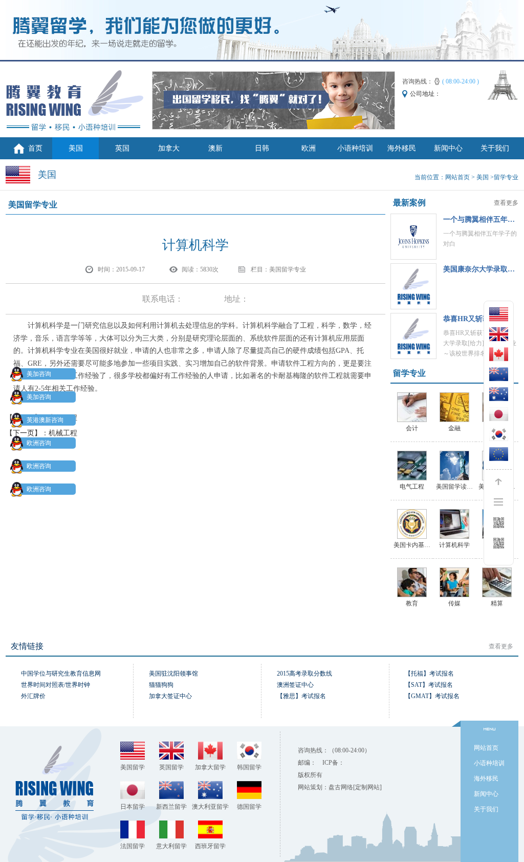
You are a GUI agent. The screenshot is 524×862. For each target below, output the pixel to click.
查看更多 (506, 202)
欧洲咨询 (39, 443)
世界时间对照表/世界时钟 (55, 684)
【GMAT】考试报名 (432, 696)
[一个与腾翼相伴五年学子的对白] (413, 237)
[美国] (498, 314)
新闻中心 (448, 148)
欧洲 (308, 148)
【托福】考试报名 (429, 673)
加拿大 (169, 148)
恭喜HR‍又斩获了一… (477, 319)
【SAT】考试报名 (429, 684)
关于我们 (495, 148)
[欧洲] (498, 454)
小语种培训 (355, 148)
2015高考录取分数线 (304, 673)
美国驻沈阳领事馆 (173, 673)
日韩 (262, 148)
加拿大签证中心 (170, 696)
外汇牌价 (33, 696)
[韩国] (498, 434)
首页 (35, 148)
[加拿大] (498, 354)
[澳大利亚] (498, 394)
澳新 (215, 148)
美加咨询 (39, 373)
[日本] (498, 414)
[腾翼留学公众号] (498, 543)
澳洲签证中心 (295, 684)
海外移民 (401, 148)
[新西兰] (498, 374)
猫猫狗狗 (161, 684)
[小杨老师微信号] (498, 522)
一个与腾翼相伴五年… (479, 219)
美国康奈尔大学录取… (479, 269)
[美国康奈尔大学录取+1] (413, 286)
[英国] (498, 334)
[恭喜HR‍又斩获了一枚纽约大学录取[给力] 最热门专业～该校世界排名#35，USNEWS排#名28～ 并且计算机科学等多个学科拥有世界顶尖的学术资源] (413, 336)
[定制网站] (367, 787)
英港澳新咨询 (45, 420)
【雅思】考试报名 (301, 696)
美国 (76, 148)
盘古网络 (341, 787)
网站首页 (457, 177)
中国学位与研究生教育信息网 (61, 673)
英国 (122, 148)
